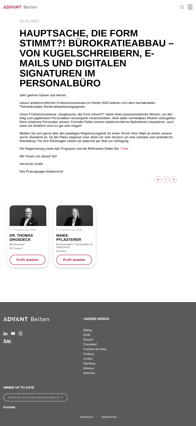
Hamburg (89, 363)
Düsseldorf (90, 344)
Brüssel (88, 339)
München (89, 373)
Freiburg (88, 353)
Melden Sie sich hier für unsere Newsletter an (34, 397)
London (88, 358)
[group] (28, 235)
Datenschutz (109, 416)
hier (125, 148)
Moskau (88, 368)
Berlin (87, 334)
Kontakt (9, 407)
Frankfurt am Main (94, 349)
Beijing (87, 330)
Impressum (86, 416)
